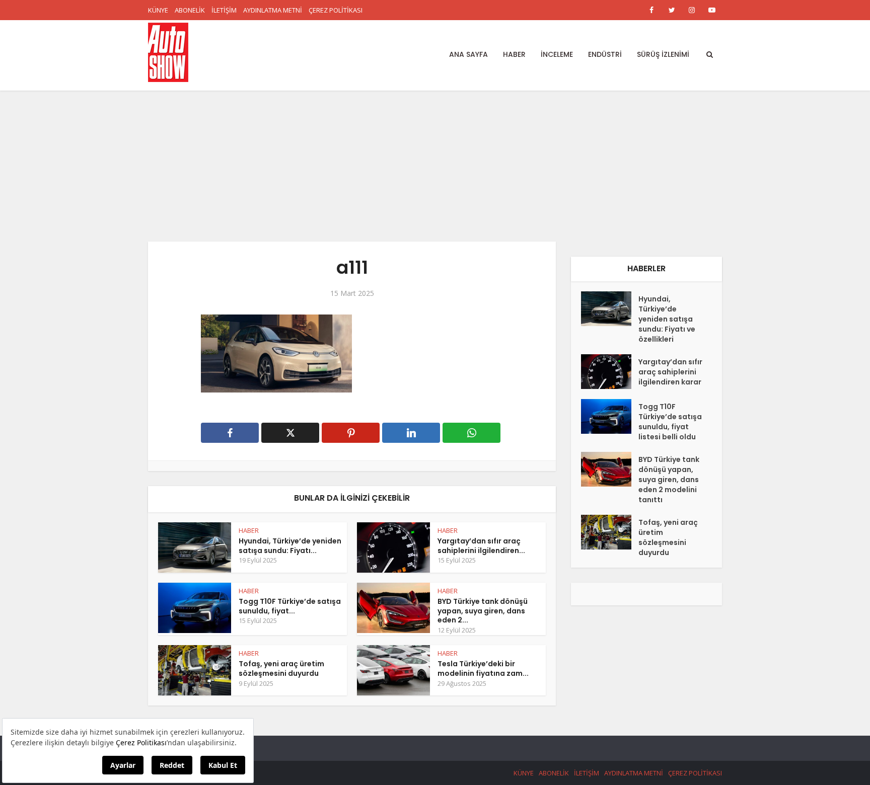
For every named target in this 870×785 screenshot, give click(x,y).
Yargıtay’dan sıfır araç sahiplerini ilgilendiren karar (670, 372)
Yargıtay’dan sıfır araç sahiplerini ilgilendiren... (481, 546)
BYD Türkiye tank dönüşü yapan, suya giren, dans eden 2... (483, 610)
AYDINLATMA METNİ (272, 10)
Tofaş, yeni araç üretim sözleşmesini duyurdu (281, 668)
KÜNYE (158, 10)
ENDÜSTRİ (605, 54)
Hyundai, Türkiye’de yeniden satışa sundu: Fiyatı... (290, 546)
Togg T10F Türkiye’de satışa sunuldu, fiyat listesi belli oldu (670, 422)
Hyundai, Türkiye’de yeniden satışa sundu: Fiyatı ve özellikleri (666, 319)
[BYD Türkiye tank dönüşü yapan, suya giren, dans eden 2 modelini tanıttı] (609, 469)
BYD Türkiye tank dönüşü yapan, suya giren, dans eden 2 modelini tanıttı (668, 479)
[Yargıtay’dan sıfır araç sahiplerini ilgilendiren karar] (609, 371)
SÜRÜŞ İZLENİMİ (663, 54)
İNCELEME (557, 54)
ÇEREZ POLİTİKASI (335, 10)
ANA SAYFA (468, 54)
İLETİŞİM (224, 10)
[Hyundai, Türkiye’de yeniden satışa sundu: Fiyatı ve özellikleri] (609, 308)
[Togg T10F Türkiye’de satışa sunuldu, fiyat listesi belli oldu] (609, 416)
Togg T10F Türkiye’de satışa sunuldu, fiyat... (290, 606)
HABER (514, 54)
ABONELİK (190, 10)
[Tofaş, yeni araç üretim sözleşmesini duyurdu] (609, 532)
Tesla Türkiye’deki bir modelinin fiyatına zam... (483, 668)
